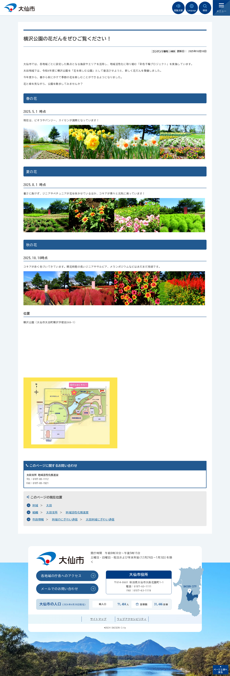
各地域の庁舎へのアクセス (61, 575)
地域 (35, 505)
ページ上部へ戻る (220, 670)
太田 (49, 505)
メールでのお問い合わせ (59, 588)
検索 (205, 10)
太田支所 (52, 512)
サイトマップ (98, 619)
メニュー (221, 11)
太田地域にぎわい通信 (100, 519)
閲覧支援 (178, 10)
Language (191, 10)
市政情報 (38, 519)
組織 (35, 512)
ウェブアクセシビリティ (132, 619)
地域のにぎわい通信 (65, 519)
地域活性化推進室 (77, 512)
